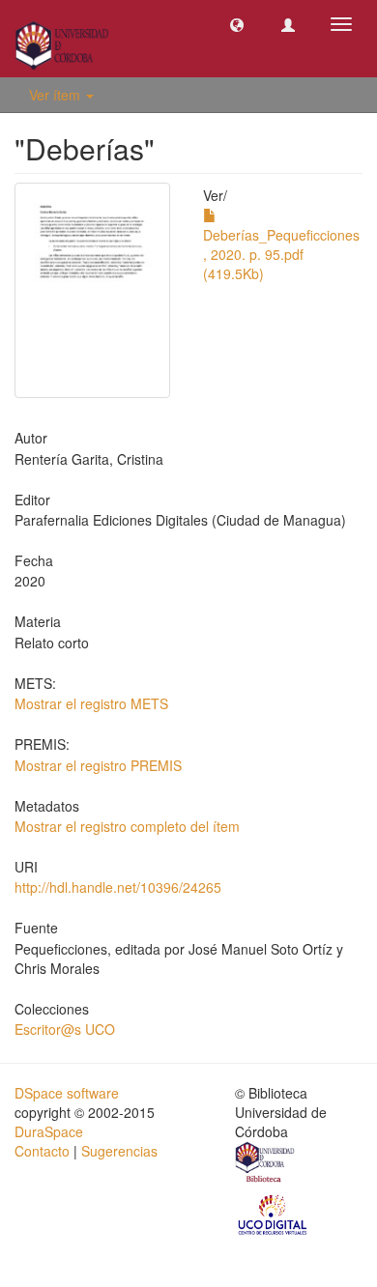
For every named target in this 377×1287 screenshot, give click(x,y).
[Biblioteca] (266, 1164)
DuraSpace (48, 1131)
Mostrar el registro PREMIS (98, 765)
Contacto (42, 1150)
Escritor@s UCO (64, 1029)
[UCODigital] (273, 1213)
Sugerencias (119, 1150)
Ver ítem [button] (56, 94)
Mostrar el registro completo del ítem (127, 826)
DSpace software (66, 1092)
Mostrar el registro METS (91, 703)
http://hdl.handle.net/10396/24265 (117, 887)
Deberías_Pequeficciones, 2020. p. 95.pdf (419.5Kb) (281, 254)
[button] (236, 24)
